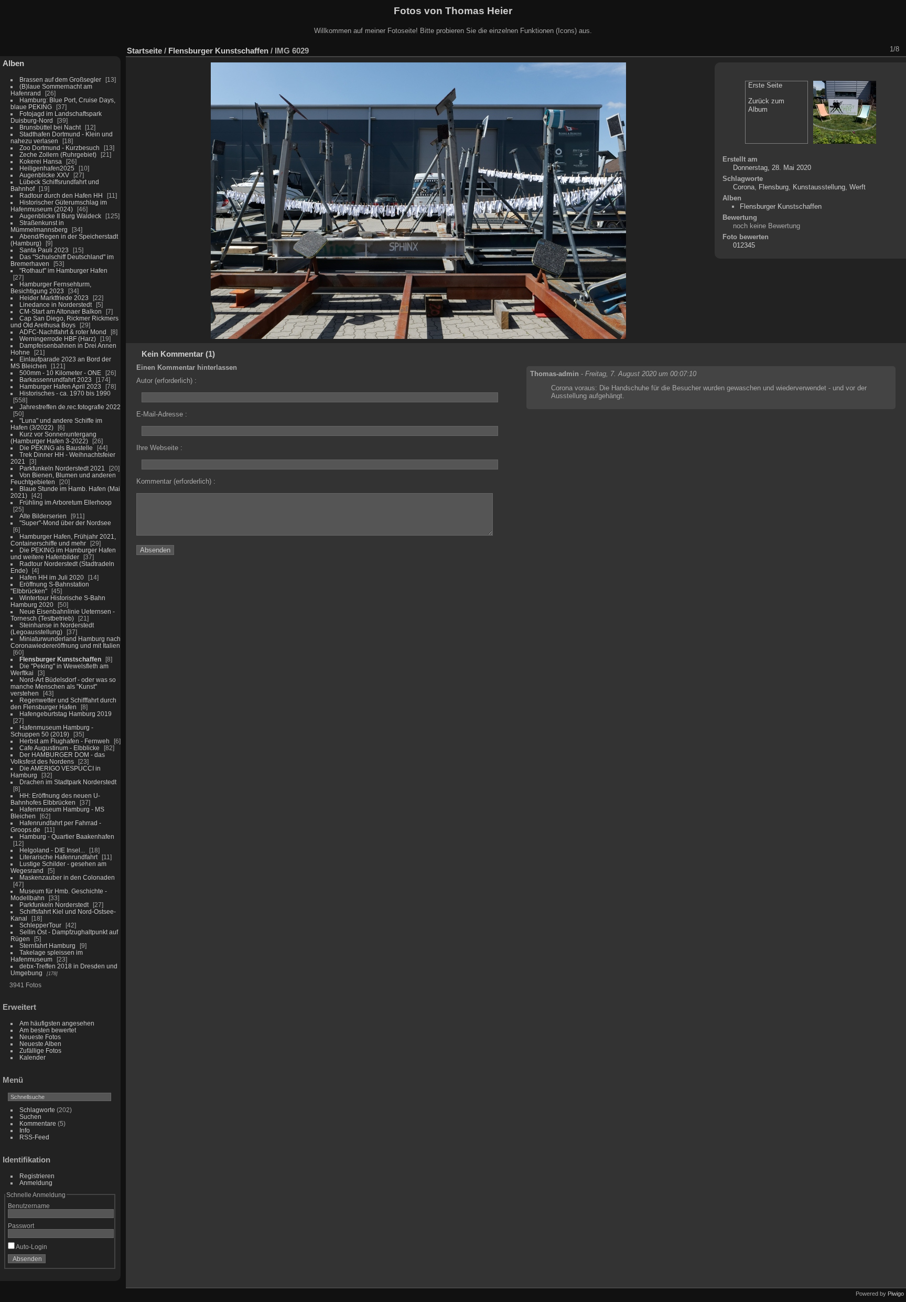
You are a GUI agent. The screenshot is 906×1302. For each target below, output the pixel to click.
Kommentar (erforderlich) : (175, 481)
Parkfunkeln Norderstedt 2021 (62, 468)
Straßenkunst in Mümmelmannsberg (39, 226)
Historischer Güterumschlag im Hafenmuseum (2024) (58, 205)
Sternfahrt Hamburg (47, 945)
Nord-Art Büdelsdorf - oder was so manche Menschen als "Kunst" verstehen (63, 686)
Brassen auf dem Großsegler (60, 79)
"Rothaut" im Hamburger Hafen (63, 270)
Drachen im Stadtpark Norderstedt (67, 781)
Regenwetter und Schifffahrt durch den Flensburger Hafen (63, 703)
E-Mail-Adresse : (161, 414)
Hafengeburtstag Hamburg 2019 (65, 713)
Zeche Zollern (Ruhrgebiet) (57, 154)
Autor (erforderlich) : (166, 381)
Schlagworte (37, 1109)
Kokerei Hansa (40, 161)
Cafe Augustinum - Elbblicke (59, 747)
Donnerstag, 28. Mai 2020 (772, 168)
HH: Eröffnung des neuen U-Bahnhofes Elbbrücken (55, 799)
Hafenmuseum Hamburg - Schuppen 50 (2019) (51, 731)
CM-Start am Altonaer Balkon (60, 311)
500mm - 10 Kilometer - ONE (60, 372)
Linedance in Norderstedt (55, 304)
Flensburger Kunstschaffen (60, 659)
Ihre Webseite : (159, 448)
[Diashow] (809, 49)
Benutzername (29, 1205)
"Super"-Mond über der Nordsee (65, 522)
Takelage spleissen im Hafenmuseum (46, 956)
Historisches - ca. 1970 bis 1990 (65, 393)
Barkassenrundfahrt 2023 (55, 379)
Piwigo (896, 1293)
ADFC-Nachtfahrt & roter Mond (62, 331)
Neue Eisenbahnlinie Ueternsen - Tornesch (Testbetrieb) (62, 615)
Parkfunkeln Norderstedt (54, 904)
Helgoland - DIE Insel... (52, 850)
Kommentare (37, 1123)
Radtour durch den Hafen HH (61, 195)
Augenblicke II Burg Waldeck (60, 215)
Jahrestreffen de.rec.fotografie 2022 (70, 406)
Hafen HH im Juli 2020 (51, 577)
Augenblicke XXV (44, 175)
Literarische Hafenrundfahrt (58, 856)
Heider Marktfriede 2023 (54, 297)
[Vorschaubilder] (850, 49)
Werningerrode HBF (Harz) (57, 338)
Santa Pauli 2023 (44, 250)
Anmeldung (35, 1182)
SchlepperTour (40, 925)
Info (24, 1130)
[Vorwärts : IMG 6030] (877, 49)
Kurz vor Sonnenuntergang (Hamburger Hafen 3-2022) (53, 437)
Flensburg (774, 187)
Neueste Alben (40, 1043)
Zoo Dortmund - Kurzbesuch (59, 147)
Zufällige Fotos (40, 1050)
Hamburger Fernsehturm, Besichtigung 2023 (50, 287)
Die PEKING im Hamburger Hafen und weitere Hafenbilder (63, 553)
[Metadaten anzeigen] (822, 49)
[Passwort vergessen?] (104, 1261)
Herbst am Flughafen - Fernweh (65, 741)
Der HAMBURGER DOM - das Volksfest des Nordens (57, 758)
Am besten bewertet (47, 1030)
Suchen (30, 1116)
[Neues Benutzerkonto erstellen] (90, 1261)
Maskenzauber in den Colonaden (67, 877)
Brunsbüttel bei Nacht (50, 127)
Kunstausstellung (819, 187)
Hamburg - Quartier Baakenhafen (66, 836)
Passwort (21, 1225)
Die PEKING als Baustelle (56, 447)
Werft (857, 187)
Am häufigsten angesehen (56, 1023)
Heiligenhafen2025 (46, 168)
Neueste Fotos (40, 1036)
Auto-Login (31, 1246)
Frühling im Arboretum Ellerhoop (65, 502)
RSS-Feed (34, 1137)
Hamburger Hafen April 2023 (60, 386)
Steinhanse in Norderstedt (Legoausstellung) (52, 628)
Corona (743, 187)
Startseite (144, 50)
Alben (13, 63)
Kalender (32, 1057)
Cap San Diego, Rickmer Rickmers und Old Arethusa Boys (64, 321)
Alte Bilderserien (43, 516)
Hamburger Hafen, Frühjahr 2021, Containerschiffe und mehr (63, 540)
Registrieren (37, 1175)
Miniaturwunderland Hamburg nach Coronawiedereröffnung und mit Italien (65, 642)
